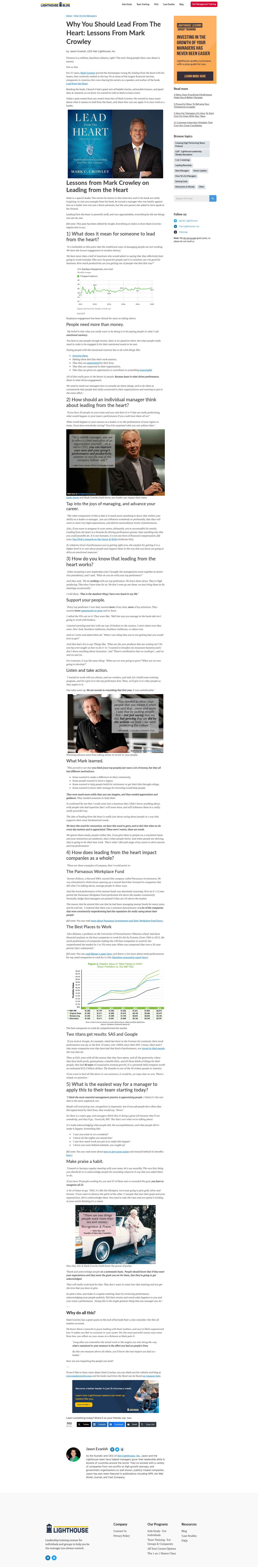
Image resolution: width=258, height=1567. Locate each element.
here (68, 1155)
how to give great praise (116, 1151)
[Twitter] (117, 1449)
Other (201, 187)
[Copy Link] (4, 1559)
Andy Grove (72, 497)
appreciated (93, 362)
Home (69, 16)
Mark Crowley (87, 72)
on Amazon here (151, 1376)
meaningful (145, 370)
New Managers (182, 171)
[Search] (212, 198)
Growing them (79, 355)
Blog (181, 4)
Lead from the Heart (77, 83)
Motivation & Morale (184, 187)
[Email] (4, 1551)
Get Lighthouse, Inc (128, 1455)
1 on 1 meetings (182, 160)
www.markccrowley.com (79, 1376)
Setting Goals (181, 182)
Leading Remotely (183, 165)
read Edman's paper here (99, 953)
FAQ (156, 4)
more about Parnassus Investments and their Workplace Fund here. (126, 920)
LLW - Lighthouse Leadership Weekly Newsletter (188, 153)
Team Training (143, 4)
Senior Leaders (200, 171)
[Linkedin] (112, 1449)
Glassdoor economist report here (129, 957)
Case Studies (169, 4)
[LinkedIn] (4, 1535)
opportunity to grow (91, 610)
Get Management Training (204, 4)
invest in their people (153, 1048)
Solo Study (127, 4)
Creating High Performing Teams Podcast (190, 144)
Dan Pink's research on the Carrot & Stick (95, 539)
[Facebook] (4, 1543)
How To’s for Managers (85, 16)
